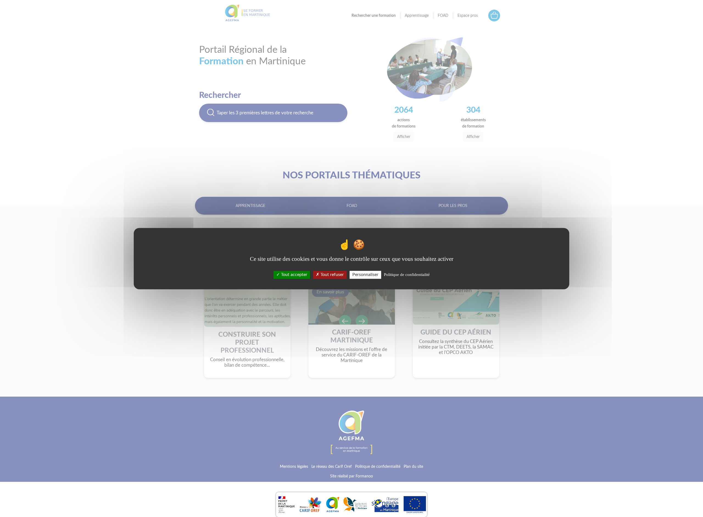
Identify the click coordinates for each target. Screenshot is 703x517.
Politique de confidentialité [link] (407, 274)
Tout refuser (331, 274)
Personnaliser (365, 274)
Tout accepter (293, 274)
